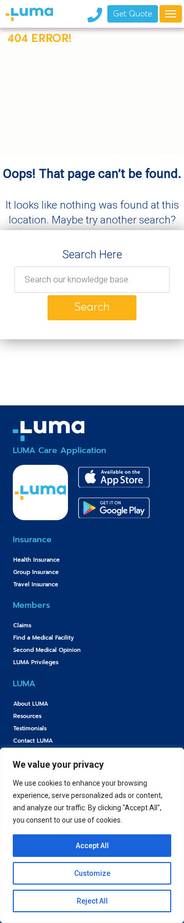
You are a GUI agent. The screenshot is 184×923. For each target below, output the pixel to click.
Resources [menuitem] (27, 716)
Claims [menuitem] (22, 625)
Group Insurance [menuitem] (36, 572)
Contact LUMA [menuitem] (33, 740)
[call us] (94, 14)
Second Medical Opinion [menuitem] (47, 650)
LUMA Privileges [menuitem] (35, 662)
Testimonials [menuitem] (30, 728)
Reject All (92, 901)
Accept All (92, 846)
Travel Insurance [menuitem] (35, 584)
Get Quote (132, 14)
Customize (92, 873)
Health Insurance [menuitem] (36, 560)
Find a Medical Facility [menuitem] (43, 637)
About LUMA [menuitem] (30, 704)
